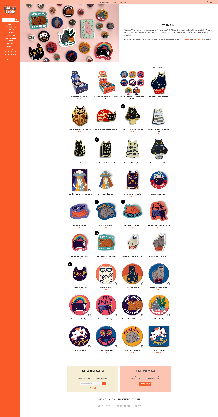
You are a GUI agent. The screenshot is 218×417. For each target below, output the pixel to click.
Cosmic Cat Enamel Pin (80, 163)
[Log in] (211, 2)
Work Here (136, 399)
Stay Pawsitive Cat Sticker (132, 225)
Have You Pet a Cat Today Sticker (106, 256)
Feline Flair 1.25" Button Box (79, 96)
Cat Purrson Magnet (80, 350)
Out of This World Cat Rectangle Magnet (80, 194)
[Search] (207, 2)
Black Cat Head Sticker (80, 287)
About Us (112, 399)
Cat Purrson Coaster (159, 350)
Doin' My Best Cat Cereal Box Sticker (159, 225)
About (114, 2)
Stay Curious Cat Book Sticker (132, 194)
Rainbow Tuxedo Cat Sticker (79, 256)
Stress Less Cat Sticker (106, 225)
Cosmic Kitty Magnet (132, 287)
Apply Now (145, 384)
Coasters (10, 32)
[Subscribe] (104, 383)
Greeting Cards (10, 38)
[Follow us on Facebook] (8, 59)
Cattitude (186, 40)
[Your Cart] (214, 2)
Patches (10, 43)
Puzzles (10, 46)
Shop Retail (123, 2)
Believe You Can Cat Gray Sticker (159, 256)
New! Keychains (10, 27)
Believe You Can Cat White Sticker (132, 256)
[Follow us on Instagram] (13, 59)
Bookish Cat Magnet (106, 287)
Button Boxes (10, 29)
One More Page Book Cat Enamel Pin (80, 129)
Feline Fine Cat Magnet (106, 350)
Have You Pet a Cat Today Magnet (132, 319)
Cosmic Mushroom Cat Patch (159, 163)
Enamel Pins (10, 35)
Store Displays (10, 52)
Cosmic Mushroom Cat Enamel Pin (132, 129)
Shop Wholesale (104, 2)
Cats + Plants (198, 40)
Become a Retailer (124, 399)
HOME (10, 24)
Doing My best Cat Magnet (106, 319)
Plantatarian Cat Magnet (159, 319)
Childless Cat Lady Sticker (159, 194)
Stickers (10, 49)
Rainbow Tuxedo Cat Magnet (79, 319)
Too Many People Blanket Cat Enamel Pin (106, 129)
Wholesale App (10, 54)
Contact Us (102, 399)
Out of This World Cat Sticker (106, 194)
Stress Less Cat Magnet (132, 350)
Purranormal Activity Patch (132, 163)
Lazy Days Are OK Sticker (79, 225)
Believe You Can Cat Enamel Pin (158, 96)
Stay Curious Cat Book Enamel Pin (106, 163)
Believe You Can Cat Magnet (158, 287)
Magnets (10, 41)
